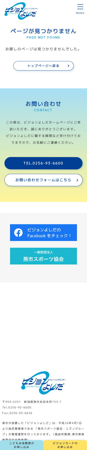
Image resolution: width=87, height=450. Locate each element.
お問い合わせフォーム (43, 179)
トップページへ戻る (43, 66)
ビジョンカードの (65, 445)
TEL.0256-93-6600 (43, 163)
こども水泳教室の (21, 445)
